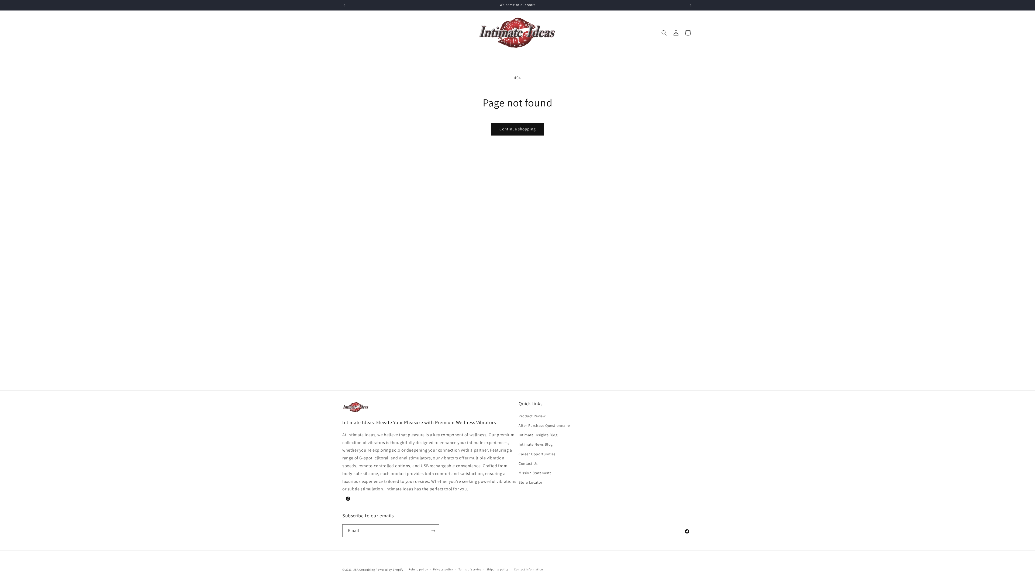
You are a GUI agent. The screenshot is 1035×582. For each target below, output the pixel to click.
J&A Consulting (364, 569)
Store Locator (531, 482)
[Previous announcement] (344, 5)
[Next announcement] (691, 5)
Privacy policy (443, 569)
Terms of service (469, 569)
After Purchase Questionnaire (544, 425)
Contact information (528, 569)
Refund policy (418, 569)
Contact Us (528, 463)
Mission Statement (535, 472)
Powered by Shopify (389, 569)
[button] (664, 33)
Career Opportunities (537, 454)
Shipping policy (498, 569)
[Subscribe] (433, 530)
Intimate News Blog (536, 444)
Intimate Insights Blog (538, 434)
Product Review (532, 416)
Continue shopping (517, 128)
